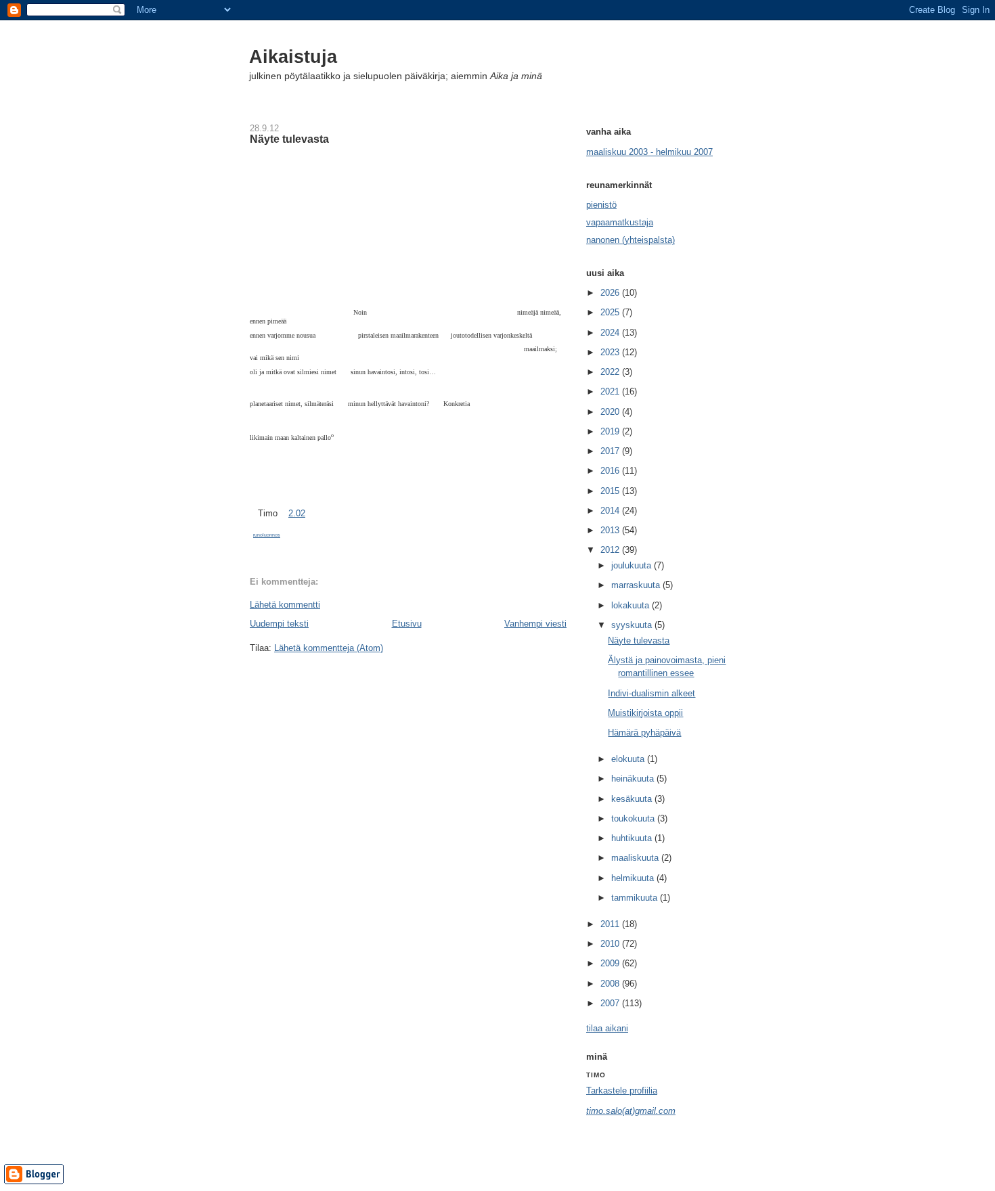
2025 (611, 312)
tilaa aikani (607, 1028)
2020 (611, 412)
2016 (611, 471)
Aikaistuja (293, 56)
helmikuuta (634, 878)
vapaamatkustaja (619, 222)
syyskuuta (633, 625)
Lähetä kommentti (285, 605)
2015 (611, 491)
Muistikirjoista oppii (645, 713)
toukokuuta (634, 818)
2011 (611, 924)
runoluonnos (266, 535)
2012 (611, 550)
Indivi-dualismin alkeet (651, 693)
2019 (611, 431)
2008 (611, 984)
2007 (611, 1003)
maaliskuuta (636, 858)
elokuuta (629, 759)
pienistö (601, 205)
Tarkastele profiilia (621, 1090)
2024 (611, 333)
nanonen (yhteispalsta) (630, 240)
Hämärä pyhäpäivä (644, 732)
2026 (611, 293)
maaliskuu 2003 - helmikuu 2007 (649, 152)
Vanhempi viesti (535, 624)
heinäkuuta (634, 778)
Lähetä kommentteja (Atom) (328, 648)
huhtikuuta (633, 838)
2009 (611, 963)
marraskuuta (637, 585)
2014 (611, 510)
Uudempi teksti (279, 624)
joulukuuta (632, 565)
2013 (611, 530)
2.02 (296, 513)
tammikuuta (635, 898)
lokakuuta (631, 605)
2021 (611, 391)
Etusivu (407, 624)
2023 (611, 352)
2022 (611, 372)
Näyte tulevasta (289, 139)
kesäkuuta (633, 799)
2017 (611, 451)
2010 (611, 944)
